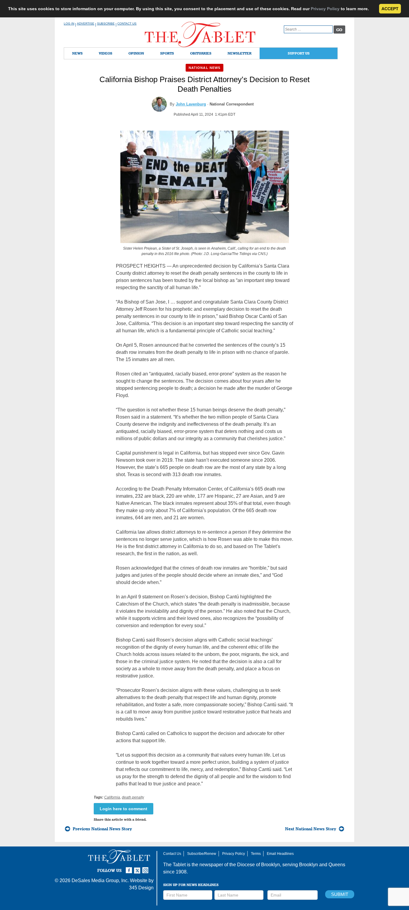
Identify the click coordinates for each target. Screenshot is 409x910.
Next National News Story (310, 828)
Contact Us (127, 23)
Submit (339, 894)
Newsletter (240, 53)
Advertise (85, 23)
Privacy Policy (325, 8)
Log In (69, 23)
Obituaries (200, 53)
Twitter (138, 868)
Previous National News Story (102, 828)
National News (204, 68)
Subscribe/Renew (201, 854)
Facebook (129, 868)
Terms (256, 854)
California (112, 797)
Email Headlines (280, 854)
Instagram (146, 868)
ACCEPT (390, 8)
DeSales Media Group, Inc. (100, 880)
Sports (167, 53)
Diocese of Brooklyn (258, 864)
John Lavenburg (191, 104)
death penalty (133, 797)
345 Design (141, 887)
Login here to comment (123, 808)
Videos (105, 53)
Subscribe (106, 23)
